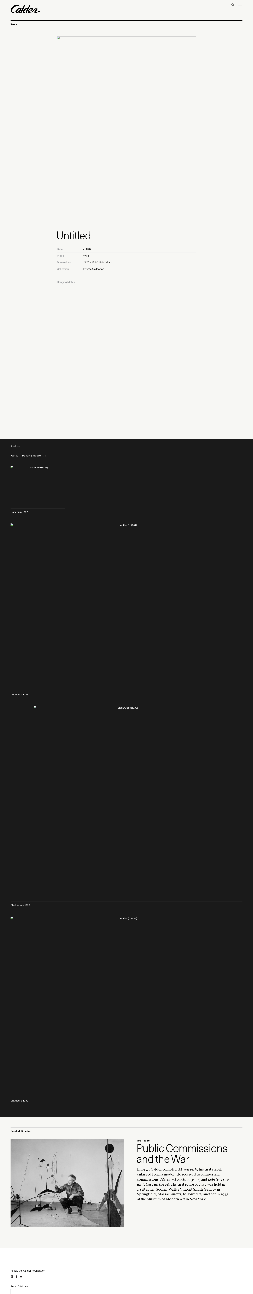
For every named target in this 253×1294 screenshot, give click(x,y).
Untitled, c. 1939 (19, 1100)
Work (14, 24)
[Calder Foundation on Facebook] (16, 1276)
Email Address (19, 1286)
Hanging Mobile (66, 282)
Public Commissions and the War (182, 1153)
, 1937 (19, 512)
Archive (15, 446)
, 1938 (20, 905)
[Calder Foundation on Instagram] (12, 1276)
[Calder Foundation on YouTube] (21, 1276)
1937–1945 (16, 1140)
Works (14, 455)
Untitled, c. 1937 (19, 694)
